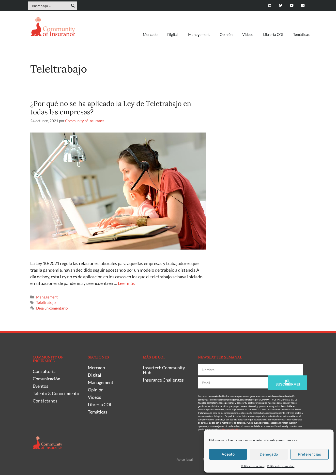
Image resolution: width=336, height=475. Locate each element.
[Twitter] (280, 5)
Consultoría (44, 371)
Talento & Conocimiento (56, 393)
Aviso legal (185, 459)
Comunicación (46, 378)
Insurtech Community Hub (164, 370)
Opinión (226, 34)
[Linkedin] (269, 5)
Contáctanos (45, 400)
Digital (172, 34)
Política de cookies (252, 466)
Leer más (126, 283)
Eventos (40, 386)
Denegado (269, 454)
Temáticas (301, 34)
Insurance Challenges (163, 380)
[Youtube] (291, 5)
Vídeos (247, 34)
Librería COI (273, 34)
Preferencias (309, 454)
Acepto (228, 454)
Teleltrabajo (46, 302)
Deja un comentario (52, 308)
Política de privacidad (280, 466)
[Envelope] (302, 5)
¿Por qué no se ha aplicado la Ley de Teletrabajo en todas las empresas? (110, 107)
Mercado (150, 34)
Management (199, 34)
